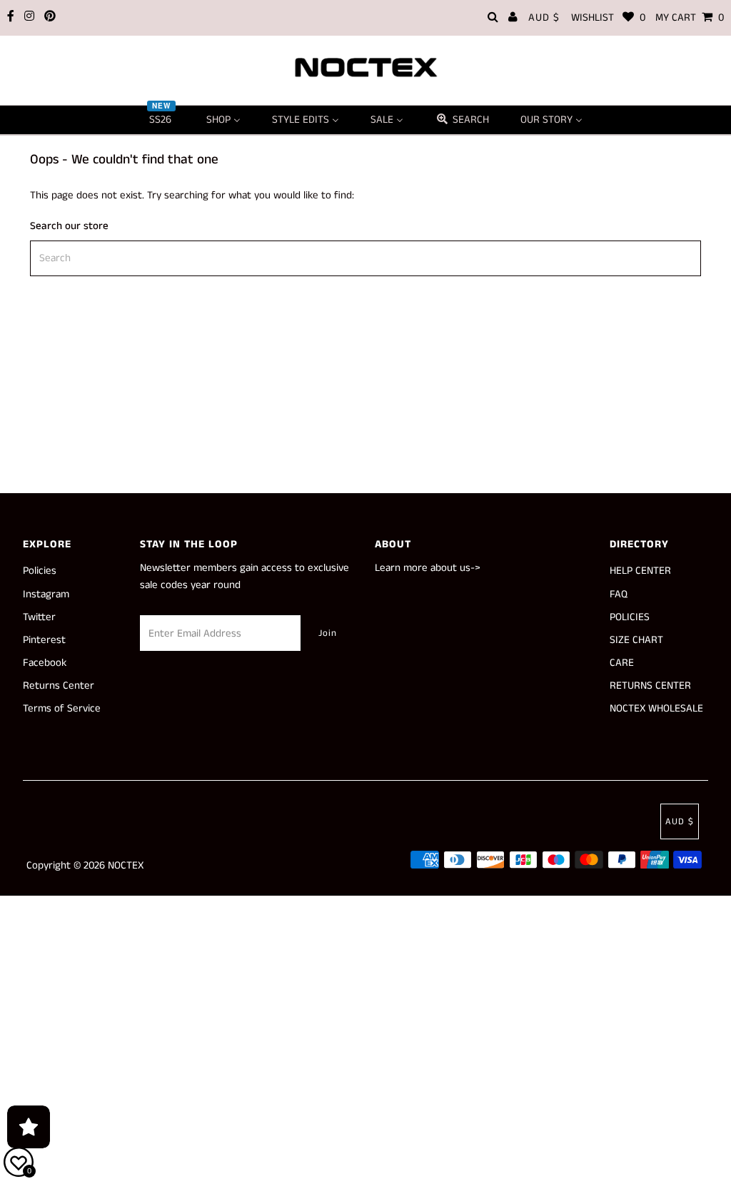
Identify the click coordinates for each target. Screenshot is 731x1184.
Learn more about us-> (427, 567)
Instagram (46, 594)
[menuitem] (162, 120)
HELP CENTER (640, 570)
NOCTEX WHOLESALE (656, 708)
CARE (622, 662)
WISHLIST (608, 17)
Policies (39, 570)
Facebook (44, 662)
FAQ (618, 594)
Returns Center (58, 685)
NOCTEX (125, 865)
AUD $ (544, 17)
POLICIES (630, 616)
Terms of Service (62, 708)
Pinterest (44, 639)
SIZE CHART (636, 639)
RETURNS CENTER (650, 685)
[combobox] (365, 258)
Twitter (39, 616)
